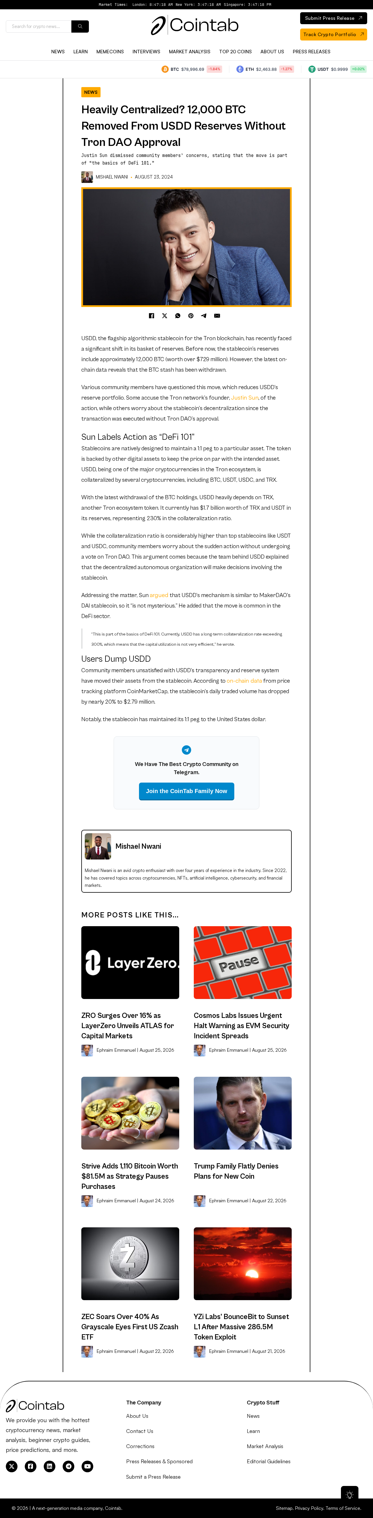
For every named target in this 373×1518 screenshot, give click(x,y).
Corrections (140, 1446)
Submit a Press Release (153, 1476)
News (58, 51)
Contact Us (139, 1431)
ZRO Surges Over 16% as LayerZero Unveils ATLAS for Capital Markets (127, 1026)
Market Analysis (189, 51)
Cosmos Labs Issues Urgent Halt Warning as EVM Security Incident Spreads (241, 1026)
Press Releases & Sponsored (159, 1461)
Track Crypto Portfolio (329, 34)
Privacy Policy (309, 1508)
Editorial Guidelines (269, 1461)
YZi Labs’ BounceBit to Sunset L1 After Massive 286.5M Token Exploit (241, 1327)
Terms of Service (343, 1508)
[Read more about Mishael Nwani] (87, 177)
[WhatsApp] (177, 315)
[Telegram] (204, 315)
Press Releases (311, 51)
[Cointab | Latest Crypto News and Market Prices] (194, 26)
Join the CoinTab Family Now (186, 791)
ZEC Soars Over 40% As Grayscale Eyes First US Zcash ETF (129, 1327)
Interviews (146, 51)
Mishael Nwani (112, 177)
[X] (164, 315)
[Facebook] (151, 315)
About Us (272, 51)
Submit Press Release (330, 18)
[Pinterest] (190, 315)
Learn (80, 51)
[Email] (217, 315)
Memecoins (110, 51)
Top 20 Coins (235, 51)
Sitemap (284, 1508)
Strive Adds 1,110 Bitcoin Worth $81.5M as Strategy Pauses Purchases (129, 1176)
